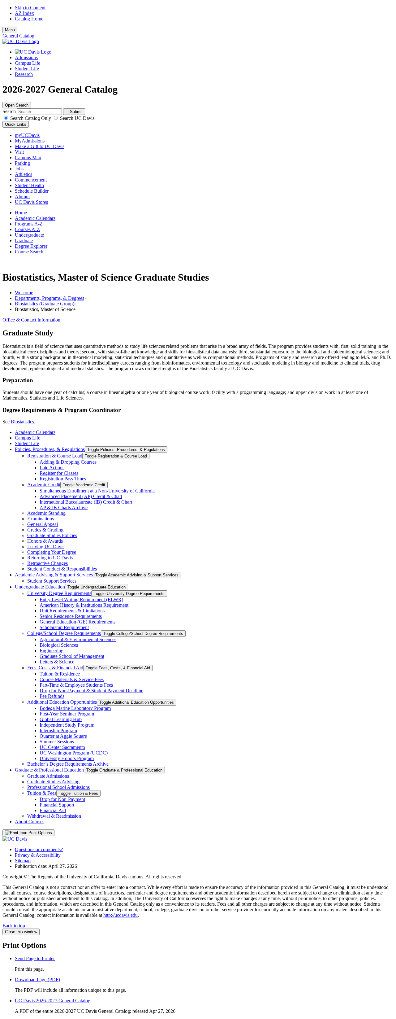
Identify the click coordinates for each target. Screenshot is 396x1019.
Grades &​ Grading (45, 529)
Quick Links (15, 124)
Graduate (24, 240)
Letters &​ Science (57, 661)
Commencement (31, 179)
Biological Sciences (59, 645)
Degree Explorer (31, 246)
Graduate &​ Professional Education (49, 769)
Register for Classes (59, 473)
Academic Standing (46, 513)
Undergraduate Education (40, 586)
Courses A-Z (27, 229)
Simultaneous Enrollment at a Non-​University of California (97, 490)
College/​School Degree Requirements (64, 633)
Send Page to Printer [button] (35, 958)
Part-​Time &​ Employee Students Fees (76, 685)
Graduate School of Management (72, 656)
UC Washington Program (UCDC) (74, 752)
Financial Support (57, 804)
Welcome (24, 292)
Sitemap (23, 860)
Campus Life (27, 63)
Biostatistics (22, 421)
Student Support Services (51, 581)
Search (9, 111)
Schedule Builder (32, 191)
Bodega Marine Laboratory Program (75, 708)
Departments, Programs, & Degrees (49, 298)
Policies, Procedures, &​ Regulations (50, 449)
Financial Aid (53, 810)
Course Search (29, 251)
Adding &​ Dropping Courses (68, 462)
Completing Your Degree (51, 552)
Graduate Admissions (48, 776)
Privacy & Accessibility (38, 855)
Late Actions (52, 467)
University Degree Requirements (59, 593)
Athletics (23, 174)
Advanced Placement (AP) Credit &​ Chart (81, 496)
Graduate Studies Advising (53, 781)
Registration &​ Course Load (54, 455)
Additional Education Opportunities (62, 702)
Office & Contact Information (31, 319)
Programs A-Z (29, 223)
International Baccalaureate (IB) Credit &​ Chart (86, 502)
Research (24, 74)
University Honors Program (67, 758)
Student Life (27, 68)
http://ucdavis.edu (120, 915)
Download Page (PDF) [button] (37, 979)
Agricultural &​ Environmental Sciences (78, 639)
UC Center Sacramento (62, 747)
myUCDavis (27, 135)
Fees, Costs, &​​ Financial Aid (55, 667)
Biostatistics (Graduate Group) (44, 303)
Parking (22, 163)
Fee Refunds (52, 696)
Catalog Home (29, 18)
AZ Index (24, 13)
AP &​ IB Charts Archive (64, 507)
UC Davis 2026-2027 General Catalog (52, 1000)
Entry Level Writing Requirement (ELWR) (81, 599)
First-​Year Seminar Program (67, 713)
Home (21, 212)
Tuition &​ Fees (41, 793)
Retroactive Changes (47, 563)
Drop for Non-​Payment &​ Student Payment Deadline (91, 690)
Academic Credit (43, 484)
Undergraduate (29, 235)
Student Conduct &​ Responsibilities (62, 568)
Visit (19, 152)
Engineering (51, 650)
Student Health (29, 185)
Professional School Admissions (58, 787)
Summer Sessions (57, 741)
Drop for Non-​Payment (62, 799)
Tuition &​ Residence (60, 673)
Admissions (26, 57)
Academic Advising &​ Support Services (54, 574)
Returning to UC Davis (50, 557)
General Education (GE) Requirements (77, 621)
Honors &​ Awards (45, 541)
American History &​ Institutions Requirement (84, 605)
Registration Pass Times (63, 478)
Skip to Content (30, 7)
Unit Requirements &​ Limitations (72, 610)
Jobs (19, 168)
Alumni (22, 196)
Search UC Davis (76, 118)
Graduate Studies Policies (52, 535)
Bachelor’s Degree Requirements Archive (68, 764)
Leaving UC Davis (45, 546)
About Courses (29, 821)
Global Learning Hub (61, 719)
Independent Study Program (67, 725)
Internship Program (58, 730)
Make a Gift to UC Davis (39, 146)
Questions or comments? (39, 849)
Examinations (40, 518)
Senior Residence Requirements (71, 616)
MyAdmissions (30, 140)
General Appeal (42, 524)
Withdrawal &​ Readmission (54, 816)
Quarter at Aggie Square (63, 736)
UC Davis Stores (31, 202)
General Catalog (18, 35)
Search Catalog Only (30, 118)
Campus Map (28, 157)
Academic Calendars (35, 218)
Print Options (39, 832)
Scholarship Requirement (64, 627)
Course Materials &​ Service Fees (72, 679)
